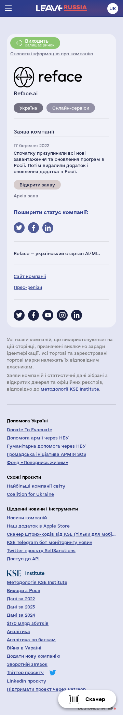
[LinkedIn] (76, 315)
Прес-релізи (28, 287)
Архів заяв (26, 195)
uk (112, 8)
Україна (28, 108)
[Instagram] (62, 315)
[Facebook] (33, 315)
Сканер (95, 699)
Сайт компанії (30, 276)
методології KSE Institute (70, 389)
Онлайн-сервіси (70, 108)
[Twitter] (19, 315)
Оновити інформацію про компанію (51, 53)
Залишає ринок (39, 42)
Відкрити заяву (37, 184)
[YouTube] (47, 315)
